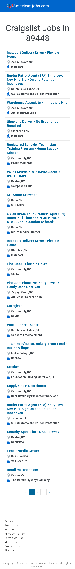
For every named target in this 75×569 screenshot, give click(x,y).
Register (10, 529)
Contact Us (12, 546)
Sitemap (10, 550)
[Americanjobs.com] (29, 6)
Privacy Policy (14, 533)
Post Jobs (11, 525)
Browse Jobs (13, 521)
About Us (10, 542)
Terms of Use (14, 538)
